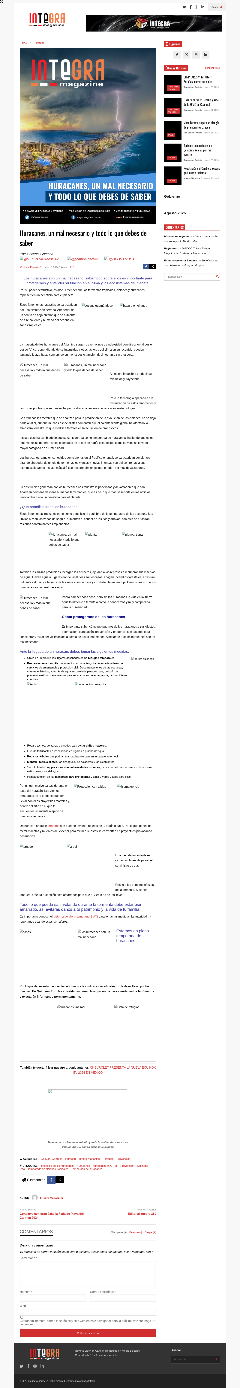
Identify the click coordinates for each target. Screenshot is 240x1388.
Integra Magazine (89, 1158)
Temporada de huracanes (86, 1168)
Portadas (108, 1158)
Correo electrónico (103, 1291)
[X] (186, 55)
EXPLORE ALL (212, 68)
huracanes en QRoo (105, 1165)
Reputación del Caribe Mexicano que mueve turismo (202, 170)
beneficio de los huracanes (57, 1165)
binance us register (176, 236)
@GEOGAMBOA (122, 259)
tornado (53, 825)
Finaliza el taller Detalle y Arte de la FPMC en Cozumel (201, 102)
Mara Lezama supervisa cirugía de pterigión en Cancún (201, 124)
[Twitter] (184, 7)
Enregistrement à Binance (180, 260)
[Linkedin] (202, 7)
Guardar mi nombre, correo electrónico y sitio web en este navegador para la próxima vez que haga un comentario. (87, 1322)
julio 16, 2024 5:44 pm (56, 267)
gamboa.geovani (87, 259)
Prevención (123, 1158)
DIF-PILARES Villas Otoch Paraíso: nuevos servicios (198, 79)
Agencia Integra (87, 1381)
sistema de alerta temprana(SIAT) (75, 916)
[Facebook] (191, 7)
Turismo (172, 158)
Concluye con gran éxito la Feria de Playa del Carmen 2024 (52, 1215)
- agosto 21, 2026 (211, 110)
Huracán (70, 1158)
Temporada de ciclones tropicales (48, 1168)
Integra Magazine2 (32, 267)
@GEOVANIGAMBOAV (41, 259)
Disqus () (150, 1232)
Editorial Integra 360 (142, 1213)
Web (23, 1305)
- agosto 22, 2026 (211, 87)
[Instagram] (196, 7)
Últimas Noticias (176, 68)
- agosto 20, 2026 (211, 160)
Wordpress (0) (119, 1232)
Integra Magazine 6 (193, 178)
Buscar (216, 7)
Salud (171, 135)
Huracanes (83, 1165)
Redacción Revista (193, 87)
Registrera (170, 248)
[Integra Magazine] (47, 21)
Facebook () (135, 1232)
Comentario (28, 1258)
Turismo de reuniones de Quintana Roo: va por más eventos (198, 150)
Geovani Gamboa (51, 1158)
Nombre (26, 1291)
